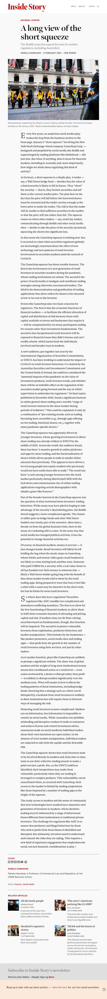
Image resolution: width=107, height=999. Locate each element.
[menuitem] (98, 6)
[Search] (98, 10)
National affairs (30, 20)
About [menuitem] (73, 6)
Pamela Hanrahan (31, 53)
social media (28, 884)
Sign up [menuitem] (92, 6)
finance (18, 884)
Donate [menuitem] (82, 6)
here (51, 977)
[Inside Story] (29, 7)
